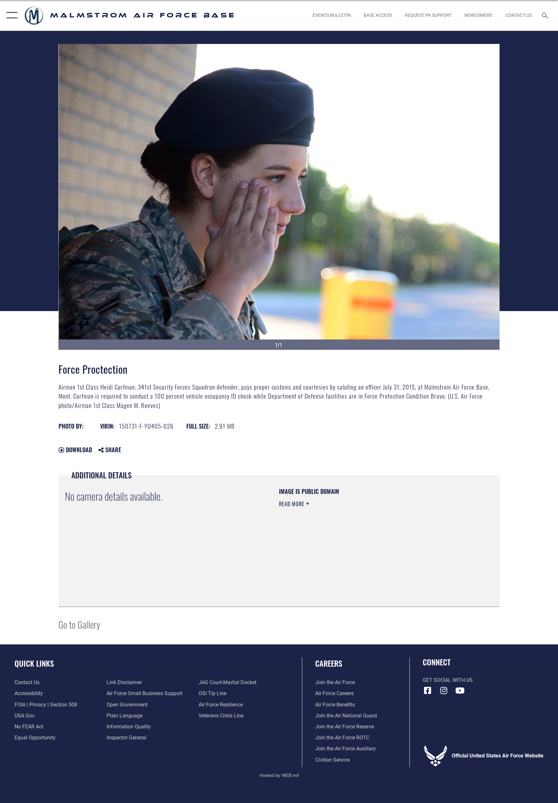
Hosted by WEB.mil (279, 775)
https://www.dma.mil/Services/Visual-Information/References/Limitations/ (354, 544)
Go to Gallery (79, 624)
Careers (328, 663)
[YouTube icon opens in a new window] (460, 690)
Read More (292, 504)
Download (78, 449)
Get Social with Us (448, 680)
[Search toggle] (546, 15)
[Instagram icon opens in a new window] (444, 690)
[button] (10, 15)
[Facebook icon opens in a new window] (427, 690)
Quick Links (34, 663)
